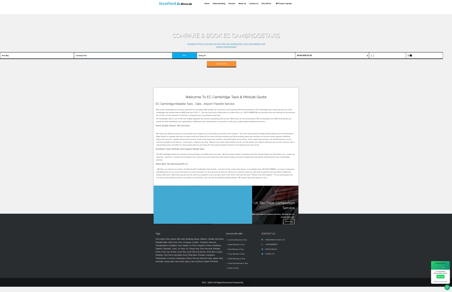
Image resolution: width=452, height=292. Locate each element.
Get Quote (221, 64)
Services (231, 3)
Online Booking (219, 3)
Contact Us (253, 3)
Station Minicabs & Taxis (236, 259)
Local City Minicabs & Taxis (237, 240)
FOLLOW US (266, 3)
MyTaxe (247, 283)
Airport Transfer (233, 268)
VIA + (184, 55)
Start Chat (440, 276)
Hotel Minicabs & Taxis (236, 249)
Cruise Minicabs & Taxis (236, 254)
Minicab (175, 3)
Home (206, 3)
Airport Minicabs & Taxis (236, 244)
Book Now (289, 221)
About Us (242, 3)
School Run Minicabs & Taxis (238, 263)
